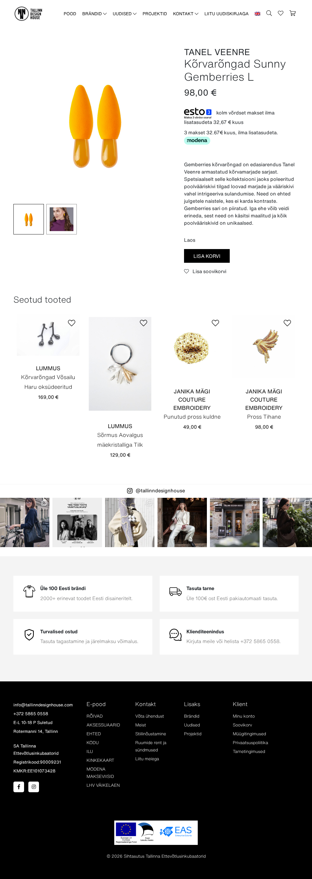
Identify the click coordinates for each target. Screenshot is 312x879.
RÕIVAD (95, 716)
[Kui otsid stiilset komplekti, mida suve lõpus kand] (129, 522)
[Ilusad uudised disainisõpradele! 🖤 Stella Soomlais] (24, 522)
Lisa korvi (206, 256)
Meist (140, 725)
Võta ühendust (149, 716)
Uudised (123, 14)
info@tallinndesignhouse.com (43, 705)
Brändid (92, 14)
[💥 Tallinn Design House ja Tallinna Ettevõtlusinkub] (77, 522)
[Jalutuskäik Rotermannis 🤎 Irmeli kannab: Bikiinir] (287, 522)
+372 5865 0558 (30, 714)
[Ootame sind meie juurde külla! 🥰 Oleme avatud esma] (234, 522)
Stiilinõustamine (150, 734)
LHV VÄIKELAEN (103, 785)
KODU (93, 742)
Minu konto (244, 716)
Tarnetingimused (249, 751)
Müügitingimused (249, 734)
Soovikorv (242, 725)
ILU (90, 751)
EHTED (94, 734)
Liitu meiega (147, 759)
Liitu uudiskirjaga (226, 14)
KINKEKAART (100, 760)
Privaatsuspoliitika (250, 742)
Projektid (155, 14)
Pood (70, 14)
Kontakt (184, 14)
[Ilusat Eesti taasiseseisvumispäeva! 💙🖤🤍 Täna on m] (182, 522)
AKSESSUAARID (103, 725)
